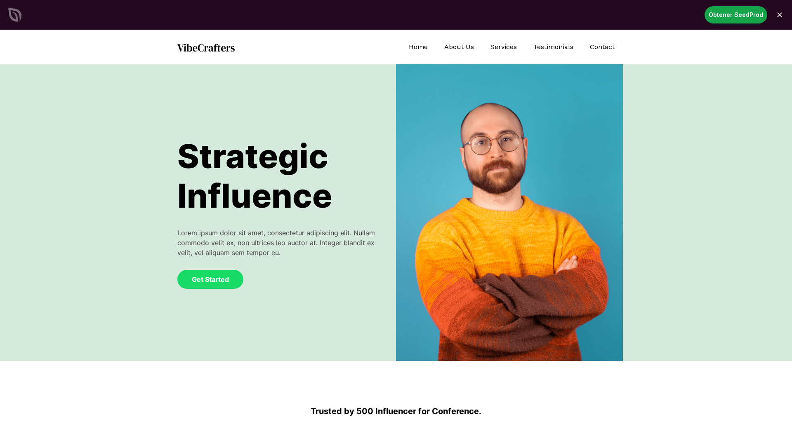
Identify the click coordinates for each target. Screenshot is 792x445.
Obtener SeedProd (736, 14)
